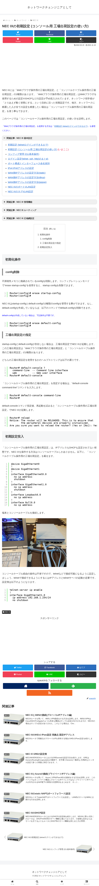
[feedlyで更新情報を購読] (73, 686)
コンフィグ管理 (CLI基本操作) (23, 154)
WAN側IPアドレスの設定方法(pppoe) (27, 182)
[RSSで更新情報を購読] (49, 693)
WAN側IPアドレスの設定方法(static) (27, 173)
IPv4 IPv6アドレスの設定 (21, 168)
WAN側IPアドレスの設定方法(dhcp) (26, 177)
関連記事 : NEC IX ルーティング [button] (21, 210)
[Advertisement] (49, 66)
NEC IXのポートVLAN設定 (22, 187)
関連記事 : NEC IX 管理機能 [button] (19, 202)
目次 (45, 228)
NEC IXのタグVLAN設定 (20, 191)
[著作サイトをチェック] (25, 686)
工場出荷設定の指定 (51, 243)
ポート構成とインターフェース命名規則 (29, 163)
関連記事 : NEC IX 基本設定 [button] (19, 138)
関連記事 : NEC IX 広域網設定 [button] (20, 218)
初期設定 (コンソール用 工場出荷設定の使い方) (32, 149)
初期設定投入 (46, 247)
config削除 (47, 239)
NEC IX (7, 612)
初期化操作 (45, 234)
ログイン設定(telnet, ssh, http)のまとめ (28, 159)
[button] (81, 40)
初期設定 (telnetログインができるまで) (71, 126)
